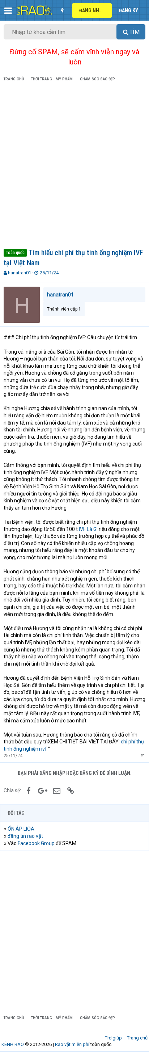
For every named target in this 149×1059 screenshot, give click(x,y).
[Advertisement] (74, 166)
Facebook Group (36, 843)
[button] (8, 10)
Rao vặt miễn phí (72, 1044)
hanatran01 (19, 272)
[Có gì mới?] (62, 10)
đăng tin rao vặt (25, 836)
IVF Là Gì (88, 529)
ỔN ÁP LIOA (21, 829)
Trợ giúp (113, 1038)
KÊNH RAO (12, 1044)
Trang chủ (137, 1038)
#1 (142, 755)
